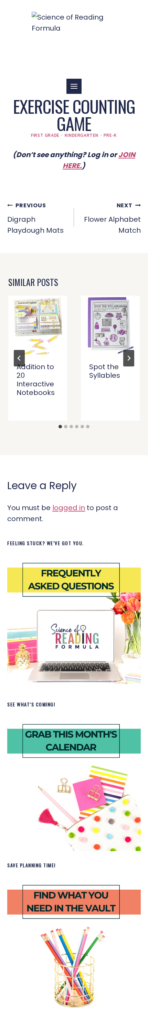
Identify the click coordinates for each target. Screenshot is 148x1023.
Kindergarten (81, 135)
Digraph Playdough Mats (35, 218)
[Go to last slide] (19, 358)
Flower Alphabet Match (112, 218)
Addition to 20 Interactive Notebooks (36, 379)
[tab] (60, 426)
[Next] (128, 358)
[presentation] (37, 325)
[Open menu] (74, 86)
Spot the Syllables (104, 371)
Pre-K (110, 135)
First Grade (45, 135)
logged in (68, 508)
